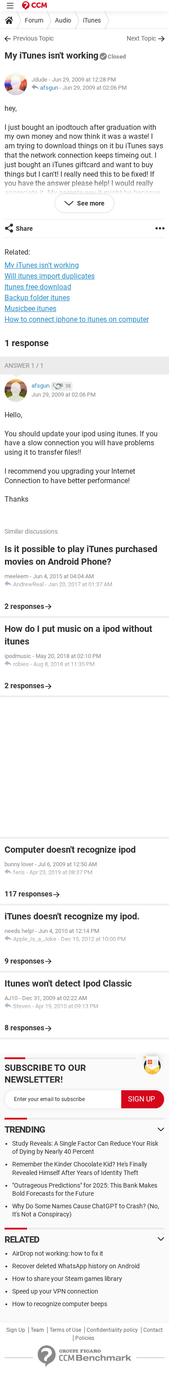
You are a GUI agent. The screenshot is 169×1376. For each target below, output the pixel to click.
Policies (84, 1338)
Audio (63, 20)
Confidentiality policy (112, 1330)
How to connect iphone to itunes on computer (77, 319)
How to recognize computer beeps (59, 1303)
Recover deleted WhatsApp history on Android (76, 1266)
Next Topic (141, 38)
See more (90, 203)
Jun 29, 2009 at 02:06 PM (95, 87)
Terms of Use (65, 1330)
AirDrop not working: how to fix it (57, 1253)
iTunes (92, 20)
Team (37, 1330)
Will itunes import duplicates (50, 276)
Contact (153, 1330)
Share (24, 228)
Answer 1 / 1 (24, 365)
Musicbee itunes (30, 308)
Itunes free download (38, 287)
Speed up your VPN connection (55, 1291)
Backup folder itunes (37, 297)
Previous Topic (33, 38)
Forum (34, 20)
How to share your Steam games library (67, 1278)
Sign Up (15, 1330)
